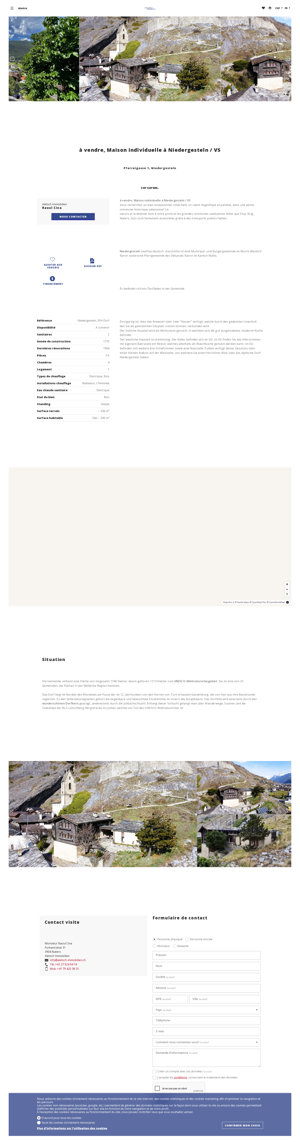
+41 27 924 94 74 (63, 964)
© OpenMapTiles (258, 602)
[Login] (270, 8)
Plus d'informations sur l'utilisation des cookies (72, 1128)
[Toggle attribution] (287, 602)
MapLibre (228, 602)
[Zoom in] (287, 584)
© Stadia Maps (242, 602)
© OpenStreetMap (276, 602)
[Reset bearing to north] (287, 594)
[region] (150, 536)
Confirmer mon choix (242, 1125)
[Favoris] (263, 8)
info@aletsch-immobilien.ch (67, 960)
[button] (12, 59)
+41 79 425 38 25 (64, 969)
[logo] (150, 8)
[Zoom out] (287, 589)
